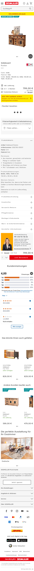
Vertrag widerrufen (26, 569)
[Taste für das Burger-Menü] (2, 3)
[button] (17, 128)
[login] (28, 3)
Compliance (7, 551)
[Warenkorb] (31, 3)
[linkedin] (27, 511)
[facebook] (6, 511)
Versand (29, 92)
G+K (2, 68)
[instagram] (17, 511)
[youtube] (22, 511)
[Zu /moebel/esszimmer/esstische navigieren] (17, 448)
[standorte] (24, 3)
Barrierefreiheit (22, 555)
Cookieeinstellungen (11, 555)
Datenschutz (26, 551)
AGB (20, 551)
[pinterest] (12, 511)
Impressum (15, 551)
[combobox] (4, 257)
